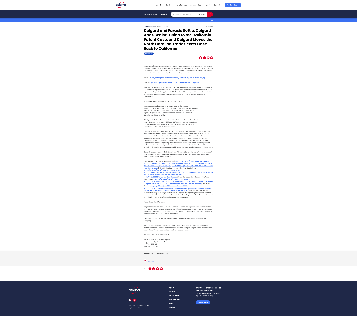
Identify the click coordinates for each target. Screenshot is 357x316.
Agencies (159, 5)
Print (212, 20)
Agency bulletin (196, 5)
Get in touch (203, 302)
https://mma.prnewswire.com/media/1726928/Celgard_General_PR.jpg (177, 78)
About (208, 5)
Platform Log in (233, 5)
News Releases (181, 5)
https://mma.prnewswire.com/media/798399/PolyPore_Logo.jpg (174, 83)
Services (169, 5)
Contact (217, 5)
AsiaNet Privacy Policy (144, 305)
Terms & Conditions (133, 305)
